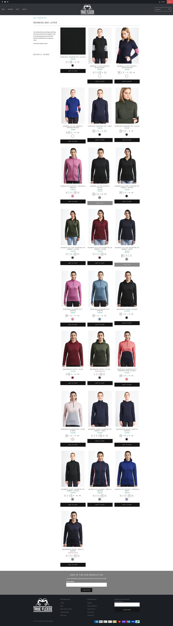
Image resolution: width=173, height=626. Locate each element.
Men (3, 9)
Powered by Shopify (48, 621)
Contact (62, 603)
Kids (18, 9)
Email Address (70, 581)
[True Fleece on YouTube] (5, 1)
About (24, 9)
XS (66, 62)
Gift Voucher (63, 615)
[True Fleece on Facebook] (2, 1)
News (61, 606)
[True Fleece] (87, 9)
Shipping (89, 603)
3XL (134, 72)
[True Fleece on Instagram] (7, 1)
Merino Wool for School (66, 609)
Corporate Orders (64, 612)
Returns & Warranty (92, 606)
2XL (78, 62)
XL (75, 62)
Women (10, 9)
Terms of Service (91, 609)
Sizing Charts (90, 615)
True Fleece (40, 621)
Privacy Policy (90, 612)
